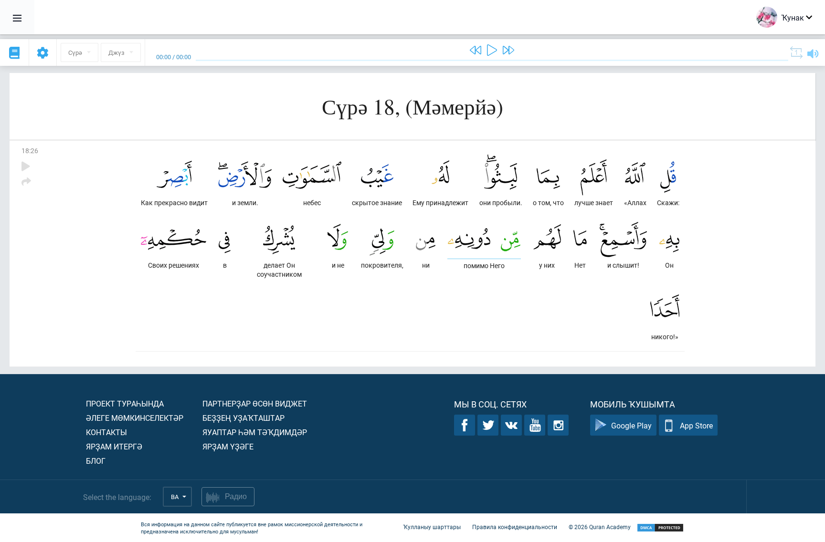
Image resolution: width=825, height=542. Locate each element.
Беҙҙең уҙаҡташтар (243, 418)
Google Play (631, 425)
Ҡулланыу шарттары (432, 527)
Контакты (106, 432)
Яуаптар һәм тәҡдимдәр (254, 432)
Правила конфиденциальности (514, 527)
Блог (96, 461)
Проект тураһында (125, 403)
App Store (696, 425)
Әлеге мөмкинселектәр (134, 418)
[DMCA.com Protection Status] (660, 528)
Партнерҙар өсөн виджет (254, 403)
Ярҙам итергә (114, 446)
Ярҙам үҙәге (228, 446)
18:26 (29, 150)
